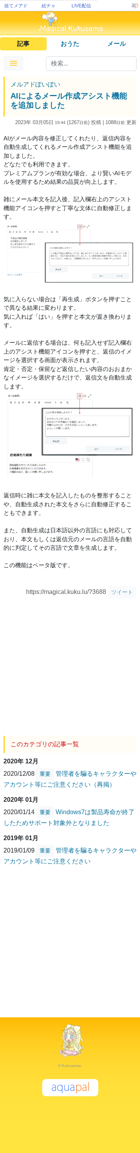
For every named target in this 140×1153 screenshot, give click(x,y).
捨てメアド (16, 6)
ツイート (122, 592)
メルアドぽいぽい (35, 84)
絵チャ (49, 6)
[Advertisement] (70, 664)
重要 (45, 774)
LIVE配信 (81, 6)
